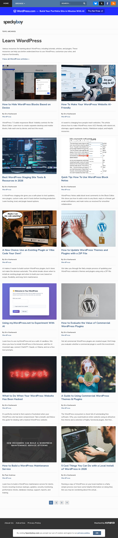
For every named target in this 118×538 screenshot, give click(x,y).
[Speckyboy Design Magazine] (13, 24)
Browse (19, 4)
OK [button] (97, 533)
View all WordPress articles (15, 59)
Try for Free (94, 11)
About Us (9, 523)
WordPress (6, 117)
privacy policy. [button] (83, 533)
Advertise (20, 523)
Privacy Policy (34, 523)
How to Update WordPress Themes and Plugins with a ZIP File (84, 251)
